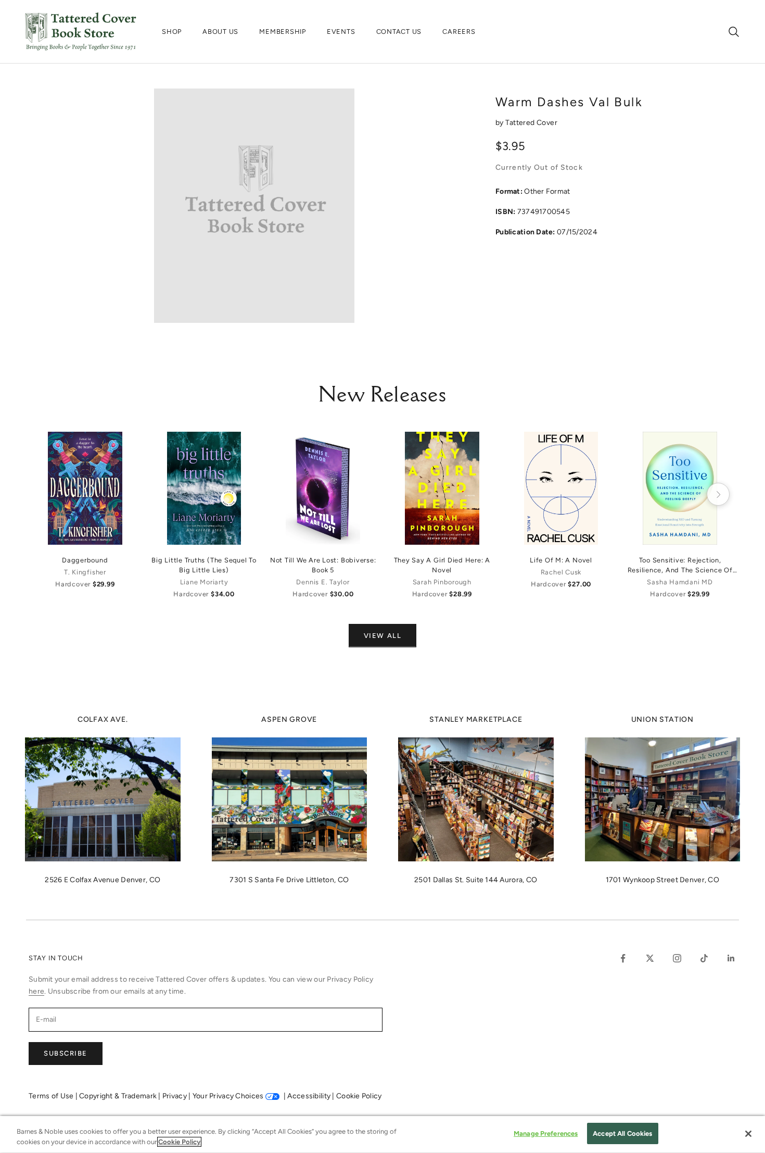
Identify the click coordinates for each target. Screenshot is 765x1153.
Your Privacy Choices (228, 1096)
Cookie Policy (359, 1096)
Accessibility (309, 1096)
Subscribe (65, 1053)
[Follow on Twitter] (650, 958)
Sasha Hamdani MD (679, 582)
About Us (220, 31)
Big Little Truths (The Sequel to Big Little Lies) (204, 565)
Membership (282, 31)
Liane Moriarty (204, 582)
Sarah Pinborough (442, 582)
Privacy (175, 1096)
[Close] (748, 1133)
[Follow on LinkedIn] (731, 958)
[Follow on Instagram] (677, 958)
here (36, 991)
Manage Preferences (546, 1133)
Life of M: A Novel (561, 560)
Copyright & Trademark (118, 1096)
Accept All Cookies (622, 1133)
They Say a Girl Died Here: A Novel (442, 565)
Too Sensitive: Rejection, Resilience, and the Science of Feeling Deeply (680, 565)
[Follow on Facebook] (623, 958)
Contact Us (399, 31)
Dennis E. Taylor (322, 582)
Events (341, 31)
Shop (172, 31)
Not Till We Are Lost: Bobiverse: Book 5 (323, 565)
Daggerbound (85, 560)
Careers (458, 31)
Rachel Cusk (561, 572)
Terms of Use (52, 1096)
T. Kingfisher (85, 572)
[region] (382, 1134)
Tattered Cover (531, 122)
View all (382, 636)
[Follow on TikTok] (704, 958)
